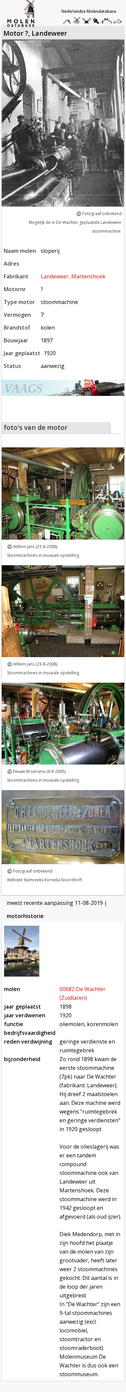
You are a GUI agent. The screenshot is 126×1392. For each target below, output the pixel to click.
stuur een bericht (119, 22)
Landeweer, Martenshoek (73, 276)
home (67, 20)
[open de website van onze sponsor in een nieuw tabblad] (63, 388)
